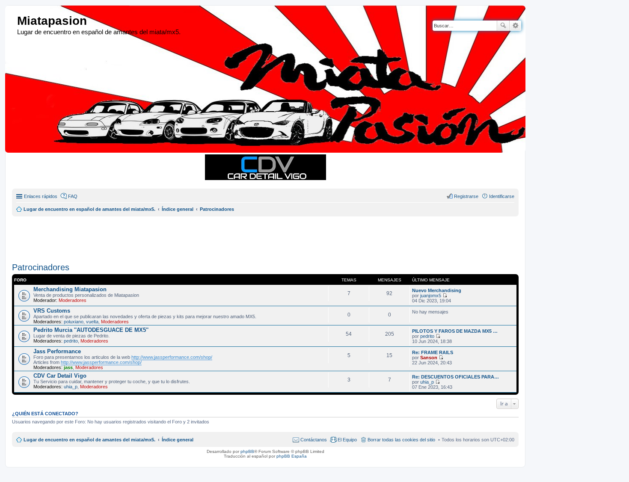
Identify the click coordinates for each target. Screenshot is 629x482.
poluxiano (73, 321)
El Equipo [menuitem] (347, 439)
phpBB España (291, 456)
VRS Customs (51, 311)
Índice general (177, 439)
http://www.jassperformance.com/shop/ (171, 357)
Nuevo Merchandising (436, 290)
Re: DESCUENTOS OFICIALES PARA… (455, 376)
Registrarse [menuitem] (466, 196)
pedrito (71, 340)
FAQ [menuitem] (72, 196)
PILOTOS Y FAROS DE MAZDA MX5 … (455, 331)
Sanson (428, 357)
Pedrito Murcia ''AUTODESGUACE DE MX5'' (90, 330)
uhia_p (70, 386)
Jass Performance (57, 351)
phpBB (247, 451)
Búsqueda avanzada (515, 26)
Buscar (503, 26)
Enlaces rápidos (40, 196)
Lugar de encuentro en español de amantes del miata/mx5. (89, 439)
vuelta (92, 321)
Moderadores (72, 300)
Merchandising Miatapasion (70, 289)
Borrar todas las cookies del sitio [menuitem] (401, 439)
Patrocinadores (40, 267)
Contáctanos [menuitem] (313, 439)
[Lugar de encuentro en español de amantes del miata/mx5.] (12, 21)
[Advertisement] (219, 235)
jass (68, 367)
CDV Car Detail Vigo (59, 376)
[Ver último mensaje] (444, 295)
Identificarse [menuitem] (501, 196)
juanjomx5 (430, 295)
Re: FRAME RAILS (432, 352)
